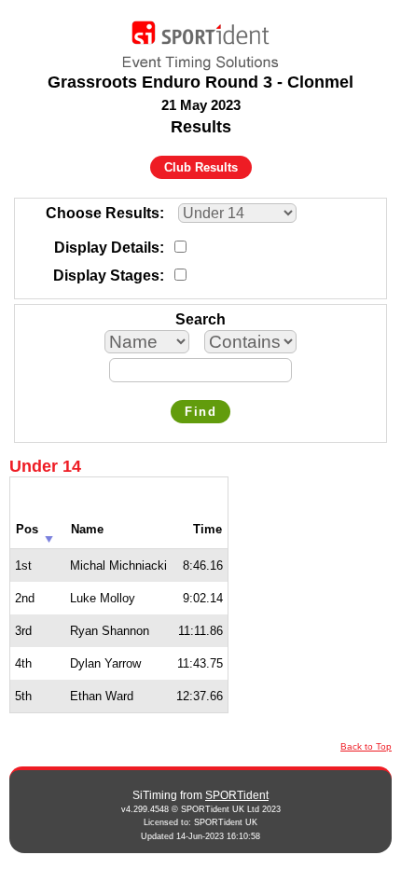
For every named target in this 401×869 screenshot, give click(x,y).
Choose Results (102, 213)
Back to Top (366, 746)
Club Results (201, 167)
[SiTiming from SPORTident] (200, 41)
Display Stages (106, 275)
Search (200, 319)
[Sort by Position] (49, 534)
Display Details (106, 247)
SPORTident (237, 795)
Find (200, 412)
